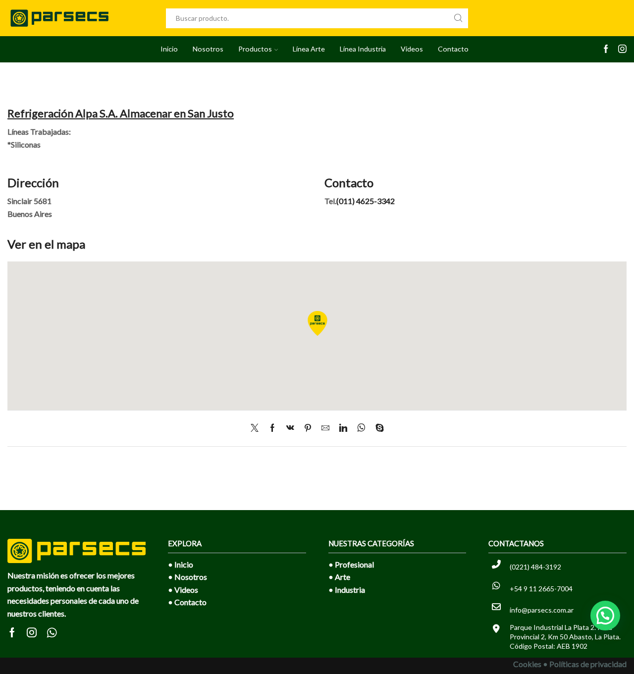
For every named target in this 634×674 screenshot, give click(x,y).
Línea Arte (309, 49)
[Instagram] (622, 49)
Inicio (169, 49)
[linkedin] (343, 428)
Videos (412, 49)
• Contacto (187, 602)
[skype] (377, 428)
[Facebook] (606, 49)
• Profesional (351, 564)
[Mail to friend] (325, 428)
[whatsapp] (361, 428)
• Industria (346, 589)
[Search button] (458, 18)
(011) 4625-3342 (365, 201)
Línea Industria (363, 49)
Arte (342, 576)
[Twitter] (257, 428)
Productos (255, 49)
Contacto (453, 49)
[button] (605, 615)
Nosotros (208, 49)
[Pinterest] (308, 428)
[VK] (290, 428)
